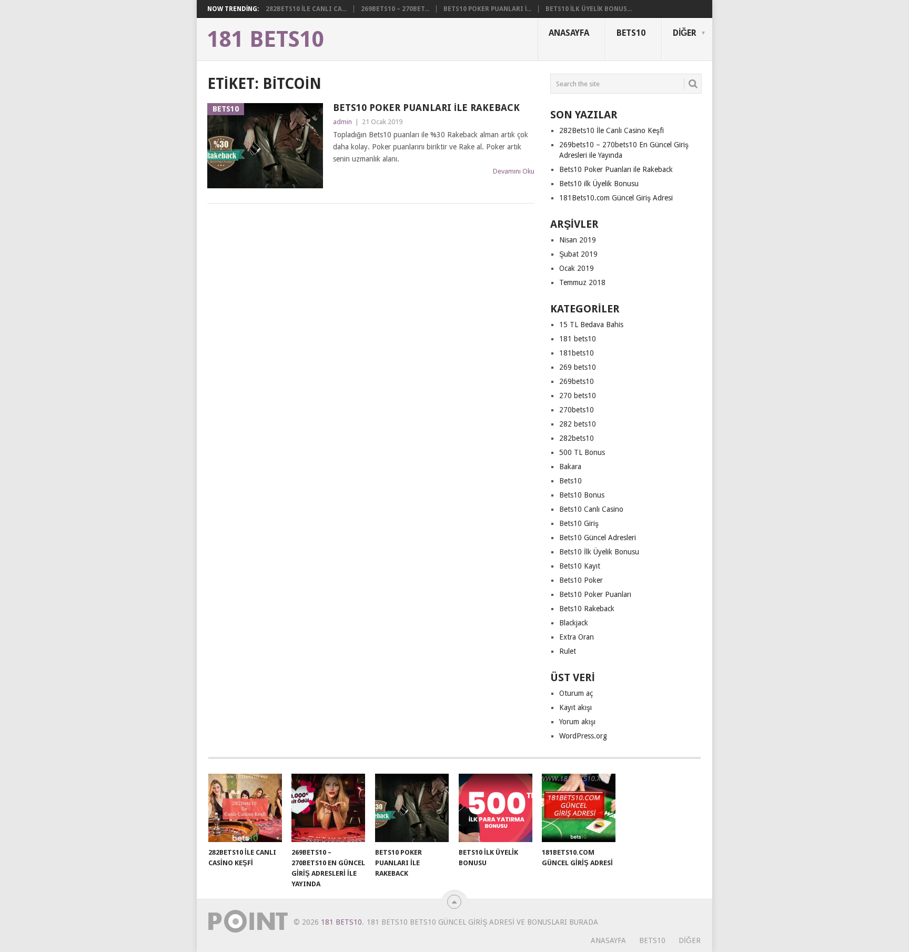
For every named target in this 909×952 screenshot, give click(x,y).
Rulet (567, 651)
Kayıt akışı (575, 707)
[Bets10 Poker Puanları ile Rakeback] (412, 808)
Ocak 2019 (576, 268)
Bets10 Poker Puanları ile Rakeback (426, 107)
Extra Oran (576, 637)
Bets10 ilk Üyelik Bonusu (599, 183)
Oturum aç (576, 693)
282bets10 (576, 438)
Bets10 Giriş (579, 523)
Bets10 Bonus (581, 495)
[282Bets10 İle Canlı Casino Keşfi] (245, 808)
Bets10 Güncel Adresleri (597, 537)
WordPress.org (583, 736)
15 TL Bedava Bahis (591, 324)
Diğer (684, 33)
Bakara (570, 466)
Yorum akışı (577, 721)
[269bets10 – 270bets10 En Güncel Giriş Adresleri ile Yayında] (328, 808)
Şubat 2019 (578, 254)
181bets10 (576, 353)
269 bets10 (577, 367)
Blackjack (573, 623)
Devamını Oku (513, 171)
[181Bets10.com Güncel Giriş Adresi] (578, 808)
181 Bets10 (265, 39)
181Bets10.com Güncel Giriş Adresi (616, 198)
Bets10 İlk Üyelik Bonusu (599, 552)
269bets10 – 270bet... (395, 9)
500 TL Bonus (582, 452)
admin (342, 122)
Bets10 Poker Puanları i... (487, 9)
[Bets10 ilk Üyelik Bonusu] (495, 808)
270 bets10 (577, 395)
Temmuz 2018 (582, 282)
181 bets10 (577, 339)
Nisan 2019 (577, 240)
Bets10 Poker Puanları (595, 594)
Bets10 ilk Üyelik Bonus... (589, 9)
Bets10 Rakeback (586, 608)
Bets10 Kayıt (579, 566)
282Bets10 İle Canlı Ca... (306, 9)
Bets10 (631, 33)
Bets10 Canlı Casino (591, 509)
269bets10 (576, 381)
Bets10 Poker (581, 580)
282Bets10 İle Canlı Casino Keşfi (611, 130)
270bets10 (576, 410)
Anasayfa (569, 33)
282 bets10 (577, 424)
